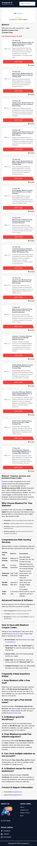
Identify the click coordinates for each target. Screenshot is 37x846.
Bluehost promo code (14, 713)
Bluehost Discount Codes (15, 634)
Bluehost (4, 481)
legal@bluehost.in (17, 795)
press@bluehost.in (17, 792)
